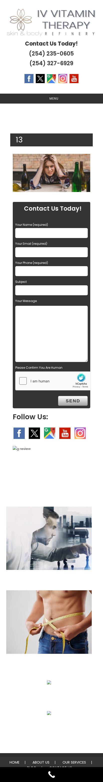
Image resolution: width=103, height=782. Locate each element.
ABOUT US (41, 762)
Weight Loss (49, 664)
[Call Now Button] (51, 774)
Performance (49, 725)
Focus (49, 580)
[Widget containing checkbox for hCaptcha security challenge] (53, 380)
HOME (15, 762)
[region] (51, 116)
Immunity (49, 694)
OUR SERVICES (74, 762)
